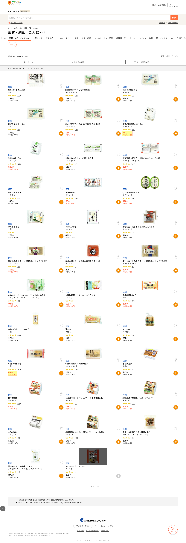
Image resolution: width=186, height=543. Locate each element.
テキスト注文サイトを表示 (104, 526)
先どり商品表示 (143, 62)
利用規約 (80, 531)
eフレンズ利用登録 (160, 5)
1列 (167, 56)
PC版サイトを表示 (83, 526)
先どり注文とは (37, 68)
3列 (177, 56)
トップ (10, 28)
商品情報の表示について (17, 68)
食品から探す (18, 28)
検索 (174, 18)
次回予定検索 (173, 23)
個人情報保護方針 (92, 531)
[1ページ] (93, 486)
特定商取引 (105, 531)
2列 (172, 56)
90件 (26, 57)
